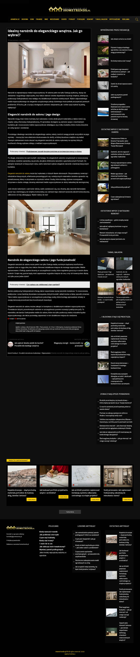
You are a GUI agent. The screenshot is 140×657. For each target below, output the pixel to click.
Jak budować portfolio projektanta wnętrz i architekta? (54, 491)
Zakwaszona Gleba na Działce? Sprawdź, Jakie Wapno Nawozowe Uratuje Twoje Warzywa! (120, 142)
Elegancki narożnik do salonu (19, 173)
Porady (12, 318)
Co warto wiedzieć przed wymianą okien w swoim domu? (115, 407)
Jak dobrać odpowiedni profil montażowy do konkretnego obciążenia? (115, 433)
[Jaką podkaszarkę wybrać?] (103, 187)
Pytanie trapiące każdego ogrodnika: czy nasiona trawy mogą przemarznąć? (121, 50)
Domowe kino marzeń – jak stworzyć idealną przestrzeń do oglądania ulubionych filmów (116, 426)
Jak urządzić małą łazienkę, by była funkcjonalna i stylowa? (86, 567)
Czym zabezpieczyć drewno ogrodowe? (121, 198)
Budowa (13, 484)
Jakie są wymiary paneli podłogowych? (119, 95)
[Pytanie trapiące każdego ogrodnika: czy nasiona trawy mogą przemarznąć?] (103, 50)
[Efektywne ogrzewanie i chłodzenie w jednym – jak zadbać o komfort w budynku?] (103, 73)
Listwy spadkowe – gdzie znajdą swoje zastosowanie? (114, 221)
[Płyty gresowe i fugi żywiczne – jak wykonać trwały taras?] (106, 263)
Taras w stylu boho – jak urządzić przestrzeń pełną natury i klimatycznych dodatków (124, 302)
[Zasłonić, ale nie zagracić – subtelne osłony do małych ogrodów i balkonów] (103, 154)
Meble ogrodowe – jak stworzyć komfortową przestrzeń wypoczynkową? (121, 176)
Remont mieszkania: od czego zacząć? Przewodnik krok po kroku (113, 233)
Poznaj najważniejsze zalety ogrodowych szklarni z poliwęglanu (121, 165)
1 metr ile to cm (45, 544)
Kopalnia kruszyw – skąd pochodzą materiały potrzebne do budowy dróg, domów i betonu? (121, 327)
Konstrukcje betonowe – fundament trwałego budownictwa (120, 365)
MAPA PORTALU (70, 654)
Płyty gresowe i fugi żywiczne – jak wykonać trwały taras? (106, 274)
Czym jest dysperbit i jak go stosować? (85, 540)
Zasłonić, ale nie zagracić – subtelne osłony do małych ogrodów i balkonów (120, 154)
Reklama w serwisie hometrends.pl (18, 544)
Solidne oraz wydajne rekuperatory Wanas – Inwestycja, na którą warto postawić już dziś (116, 420)
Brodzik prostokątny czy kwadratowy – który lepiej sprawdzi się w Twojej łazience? (116, 401)
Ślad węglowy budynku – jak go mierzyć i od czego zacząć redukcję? (115, 439)
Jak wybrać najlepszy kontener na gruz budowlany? (114, 227)
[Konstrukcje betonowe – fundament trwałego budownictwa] (103, 366)
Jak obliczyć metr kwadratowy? (52, 547)
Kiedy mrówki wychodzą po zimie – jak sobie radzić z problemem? (87, 546)
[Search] (137, 19)
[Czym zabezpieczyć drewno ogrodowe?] (103, 198)
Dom (76, 484)
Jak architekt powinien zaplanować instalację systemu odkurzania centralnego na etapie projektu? (119, 341)
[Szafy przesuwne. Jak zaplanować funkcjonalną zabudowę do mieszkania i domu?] (118, 476)
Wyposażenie (21, 318)
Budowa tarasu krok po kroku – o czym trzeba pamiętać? (106, 299)
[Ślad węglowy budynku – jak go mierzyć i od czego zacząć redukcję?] (111, 612)
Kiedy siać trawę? (46, 541)
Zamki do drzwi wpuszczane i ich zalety (121, 85)
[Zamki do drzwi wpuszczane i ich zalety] (103, 85)
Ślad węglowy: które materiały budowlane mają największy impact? (120, 354)
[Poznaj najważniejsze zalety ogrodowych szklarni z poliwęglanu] (103, 165)
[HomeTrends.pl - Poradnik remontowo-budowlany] (70, 10)
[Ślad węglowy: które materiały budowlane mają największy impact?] (103, 355)
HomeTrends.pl (61, 651)
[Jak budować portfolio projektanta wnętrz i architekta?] (54, 476)
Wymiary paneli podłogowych (51, 550)
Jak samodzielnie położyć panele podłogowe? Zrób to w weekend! (87, 533)
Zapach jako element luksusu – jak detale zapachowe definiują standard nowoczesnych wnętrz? (125, 631)
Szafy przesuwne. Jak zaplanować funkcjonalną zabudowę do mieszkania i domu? (117, 493)
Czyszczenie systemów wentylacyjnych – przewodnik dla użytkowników (87, 554)
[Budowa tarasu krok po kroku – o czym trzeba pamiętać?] (106, 289)
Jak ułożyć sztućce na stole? (121, 39)
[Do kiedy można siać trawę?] (103, 61)
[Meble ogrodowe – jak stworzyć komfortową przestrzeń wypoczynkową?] (103, 176)
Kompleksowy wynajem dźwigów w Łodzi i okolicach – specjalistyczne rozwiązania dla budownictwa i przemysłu (121, 379)
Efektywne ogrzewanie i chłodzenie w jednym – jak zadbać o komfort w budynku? (120, 73)
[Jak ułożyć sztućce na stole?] (103, 39)
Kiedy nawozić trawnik (48, 532)
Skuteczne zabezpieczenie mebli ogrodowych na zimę (87, 561)
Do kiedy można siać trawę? (121, 61)
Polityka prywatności (13, 540)
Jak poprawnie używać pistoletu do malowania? (112, 240)
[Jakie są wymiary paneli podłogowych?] (103, 96)
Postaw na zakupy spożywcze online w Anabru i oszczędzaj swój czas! (114, 414)
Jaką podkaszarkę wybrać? (120, 187)
